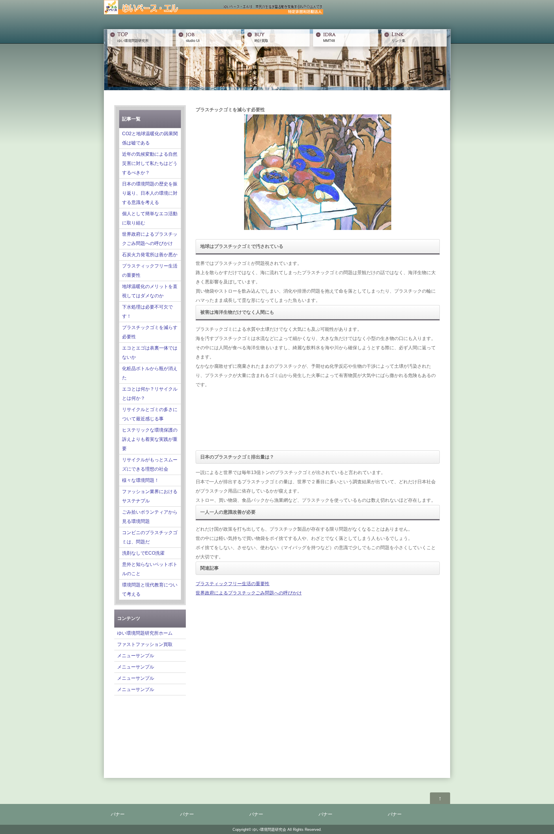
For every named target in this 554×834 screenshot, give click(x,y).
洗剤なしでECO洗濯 (143, 553)
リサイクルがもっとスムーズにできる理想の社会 (149, 464)
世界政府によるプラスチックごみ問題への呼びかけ (249, 592)
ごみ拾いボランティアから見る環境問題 (149, 517)
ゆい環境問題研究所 (133, 37)
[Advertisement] (224, 418)
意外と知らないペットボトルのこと (149, 569)
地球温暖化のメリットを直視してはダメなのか (149, 291)
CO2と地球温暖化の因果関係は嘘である (150, 138)
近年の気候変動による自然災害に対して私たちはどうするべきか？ (149, 163)
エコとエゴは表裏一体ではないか (149, 353)
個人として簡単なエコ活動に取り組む (149, 218)
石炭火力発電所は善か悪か (149, 254)
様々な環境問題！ (140, 480)
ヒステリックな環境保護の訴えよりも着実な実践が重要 (149, 439)
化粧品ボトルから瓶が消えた (149, 373)
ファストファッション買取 (145, 644)
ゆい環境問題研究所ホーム (145, 633)
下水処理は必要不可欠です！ (147, 311)
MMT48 (329, 37)
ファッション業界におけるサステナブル (149, 496)
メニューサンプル (135, 655)
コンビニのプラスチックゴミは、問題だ (149, 537)
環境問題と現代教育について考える (149, 589)
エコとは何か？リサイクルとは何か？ (149, 394)
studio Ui (193, 37)
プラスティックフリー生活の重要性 (232, 583)
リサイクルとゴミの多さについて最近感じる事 (149, 414)
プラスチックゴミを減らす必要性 (149, 332)
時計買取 (261, 37)
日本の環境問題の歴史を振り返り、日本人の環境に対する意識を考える (149, 193)
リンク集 (398, 37)
